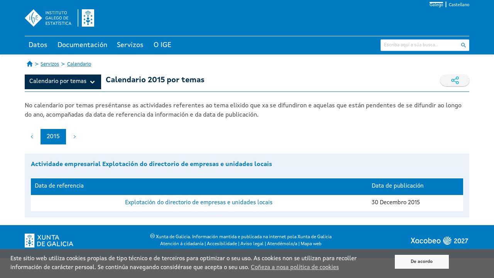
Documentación (82, 45)
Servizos (130, 45)
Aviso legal (252, 244)
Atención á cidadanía (181, 244)
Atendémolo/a (282, 244)
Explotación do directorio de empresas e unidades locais (198, 203)
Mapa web (311, 244)
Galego (436, 5)
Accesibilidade (222, 244)
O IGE (162, 45)
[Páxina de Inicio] (30, 64)
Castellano (459, 5)
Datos (38, 45)
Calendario (79, 64)
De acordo (422, 261)
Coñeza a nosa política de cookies (295, 268)
